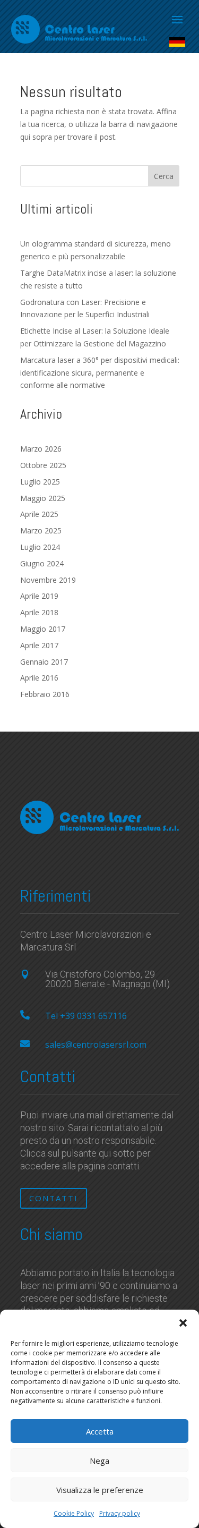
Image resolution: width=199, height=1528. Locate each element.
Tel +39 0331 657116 (86, 1016)
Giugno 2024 (42, 563)
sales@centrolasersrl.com (95, 1044)
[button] (183, 1323)
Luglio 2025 (40, 482)
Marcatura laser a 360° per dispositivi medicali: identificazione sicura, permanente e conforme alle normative (99, 373)
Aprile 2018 (39, 612)
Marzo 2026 (41, 449)
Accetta (100, 1431)
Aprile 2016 (39, 678)
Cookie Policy (74, 1513)
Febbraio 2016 (45, 694)
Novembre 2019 (48, 580)
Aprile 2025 (39, 514)
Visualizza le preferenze (99, 1489)
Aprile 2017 (39, 645)
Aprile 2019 (39, 596)
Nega (99, 1460)
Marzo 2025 (41, 530)
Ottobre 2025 (43, 465)
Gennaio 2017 (44, 662)
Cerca (164, 176)
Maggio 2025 (42, 498)
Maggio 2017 (42, 629)
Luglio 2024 (40, 547)
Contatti (53, 1198)
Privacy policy (119, 1513)
